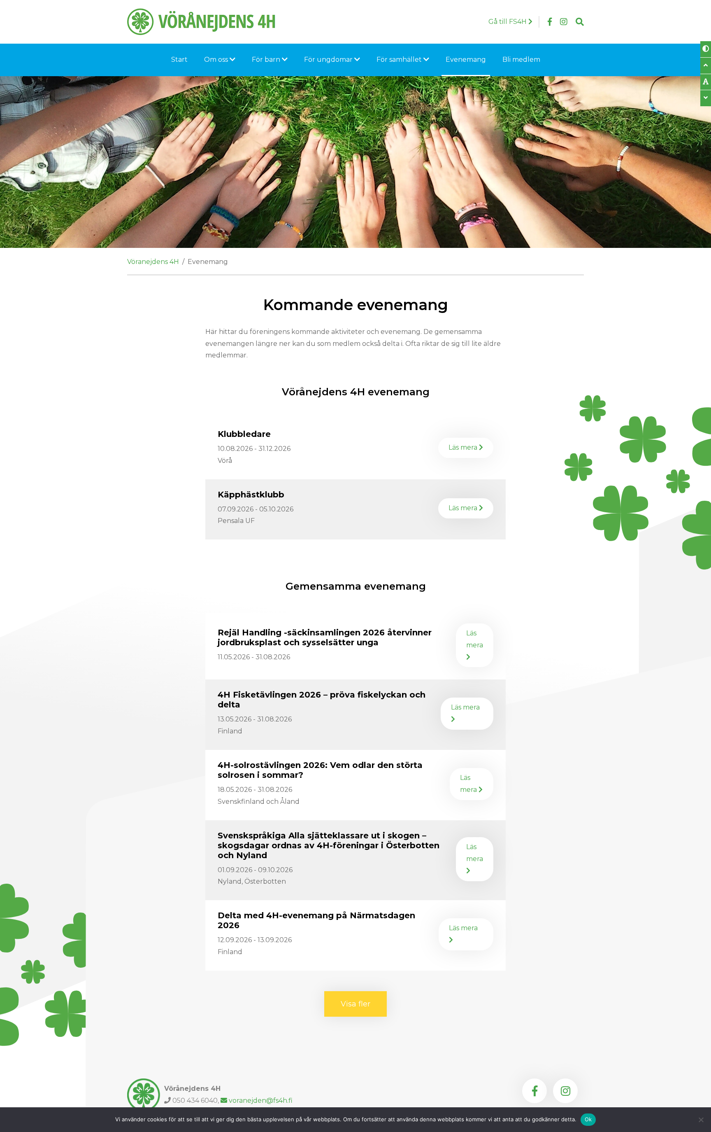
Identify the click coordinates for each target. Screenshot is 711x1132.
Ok (588, 1119)
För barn (267, 59)
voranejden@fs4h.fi (261, 1100)
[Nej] (701, 1120)
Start (179, 59)
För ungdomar (329, 59)
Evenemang (466, 59)
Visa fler (364, 1003)
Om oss (217, 59)
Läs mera (469, 447)
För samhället (399, 59)
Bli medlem (521, 59)
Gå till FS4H (508, 22)
